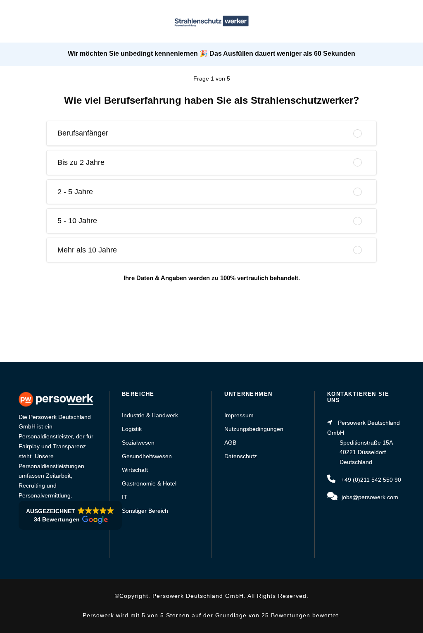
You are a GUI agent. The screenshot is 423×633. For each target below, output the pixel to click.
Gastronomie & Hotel (149, 483)
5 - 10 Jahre (77, 221)
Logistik (132, 429)
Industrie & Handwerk (150, 415)
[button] (70, 515)
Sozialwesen (138, 442)
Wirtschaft (135, 469)
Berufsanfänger (82, 133)
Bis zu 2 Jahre (81, 162)
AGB (230, 442)
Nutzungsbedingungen (253, 429)
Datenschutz (240, 456)
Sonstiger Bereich (145, 510)
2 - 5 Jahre (75, 192)
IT (124, 497)
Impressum (239, 415)
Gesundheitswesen (147, 456)
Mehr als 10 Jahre (87, 250)
